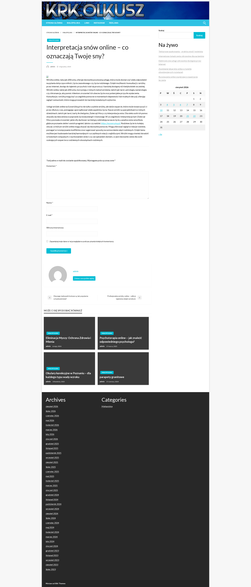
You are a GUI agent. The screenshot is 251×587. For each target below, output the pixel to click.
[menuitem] (54, 23)
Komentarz (51, 166)
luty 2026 (50, 434)
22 (194, 116)
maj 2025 (50, 476)
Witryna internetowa (55, 228)
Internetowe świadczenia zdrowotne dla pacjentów (181, 56)
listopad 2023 (52, 555)
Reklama (113, 23)
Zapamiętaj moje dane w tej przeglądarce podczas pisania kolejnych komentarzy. (82, 241)
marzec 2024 (52, 536)
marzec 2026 (52, 429)
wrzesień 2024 (52, 508)
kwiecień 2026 (52, 425)
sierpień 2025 (52, 462)
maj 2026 (50, 420)
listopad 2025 (52, 448)
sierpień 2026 (52, 406)
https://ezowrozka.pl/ (111, 123)
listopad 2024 (52, 499)
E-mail (49, 215)
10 (161, 110)
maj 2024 (50, 527)
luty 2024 (50, 541)
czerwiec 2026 (52, 415)
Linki (86, 23)
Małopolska (73, 23)
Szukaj (161, 30)
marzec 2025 (52, 485)
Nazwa (49, 203)
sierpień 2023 (52, 564)
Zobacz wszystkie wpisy (84, 278)
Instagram (99, 23)
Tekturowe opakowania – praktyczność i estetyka (181, 51)
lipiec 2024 (51, 518)
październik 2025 (53, 453)
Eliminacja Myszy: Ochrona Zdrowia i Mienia (68, 339)
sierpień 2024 (52, 513)
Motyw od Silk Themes (55, 583)
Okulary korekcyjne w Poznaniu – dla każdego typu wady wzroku (68, 375)
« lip (160, 134)
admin (53, 67)
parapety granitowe (112, 377)
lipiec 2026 (51, 411)
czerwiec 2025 (52, 471)
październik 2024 (53, 504)
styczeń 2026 (52, 439)
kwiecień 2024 (52, 532)
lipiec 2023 (51, 569)
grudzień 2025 (52, 443)
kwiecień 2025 (52, 480)
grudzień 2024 (52, 494)
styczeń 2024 (52, 546)
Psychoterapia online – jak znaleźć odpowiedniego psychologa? (121, 339)
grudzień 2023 (52, 550)
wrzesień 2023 (52, 560)
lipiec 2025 (51, 467)
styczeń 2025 (52, 490)
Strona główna (54, 23)
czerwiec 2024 (52, 522)
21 (188, 116)
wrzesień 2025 (52, 457)
